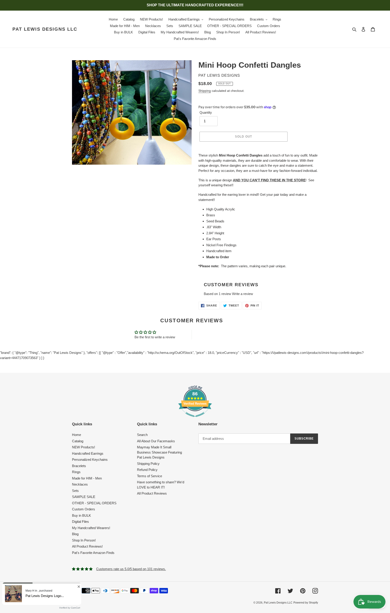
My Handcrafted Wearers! (91, 528)
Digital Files (80, 521)
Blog (75, 534)
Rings (76, 472)
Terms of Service (149, 476)
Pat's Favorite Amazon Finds (93, 553)
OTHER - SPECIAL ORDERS (94, 503)
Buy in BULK (81, 515)
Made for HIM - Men (87, 478)
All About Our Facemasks (156, 441)
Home (76, 435)
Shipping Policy (148, 464)
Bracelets (79, 466)
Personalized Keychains (90, 459)
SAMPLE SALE (83, 497)
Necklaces (80, 484)
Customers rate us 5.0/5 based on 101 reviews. (131, 569)
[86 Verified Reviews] (195, 419)
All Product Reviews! (87, 546)
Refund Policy (147, 470)
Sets (75, 491)
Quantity (206, 112)
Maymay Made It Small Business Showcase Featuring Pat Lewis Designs (159, 452)
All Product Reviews (152, 493)
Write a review (242, 294)
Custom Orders (83, 509)
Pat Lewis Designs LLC (44, 29)
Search (142, 435)
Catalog (77, 441)
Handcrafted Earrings (87, 453)
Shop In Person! (84, 540)
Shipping (204, 90)
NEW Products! (83, 447)
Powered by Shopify (305, 602)
